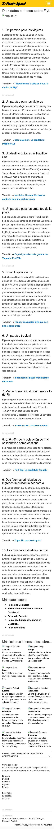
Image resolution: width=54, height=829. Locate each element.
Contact (38, 824)
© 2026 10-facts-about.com (14, 818)
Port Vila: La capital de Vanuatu (31, 469)
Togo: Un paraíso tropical (28, 540)
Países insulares (16, 627)
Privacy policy (28, 824)
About (17, 824)
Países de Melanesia (18, 604)
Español (5, 784)
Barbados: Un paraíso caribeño (31, 425)
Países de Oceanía (17, 616)
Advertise (48, 824)
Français (6, 781)
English (5, 787)
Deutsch (5, 778)
